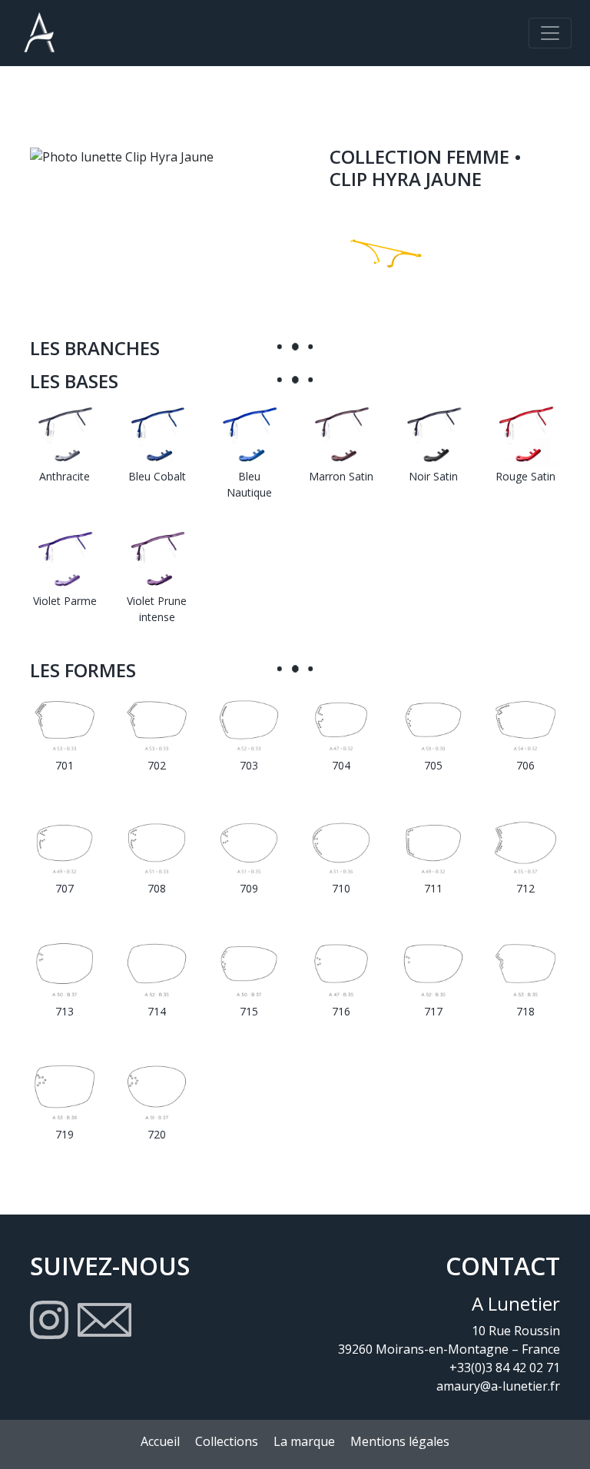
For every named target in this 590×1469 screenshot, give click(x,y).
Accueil (160, 1441)
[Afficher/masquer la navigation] (550, 33)
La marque (304, 1441)
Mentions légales (399, 1441)
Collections (226, 1441)
